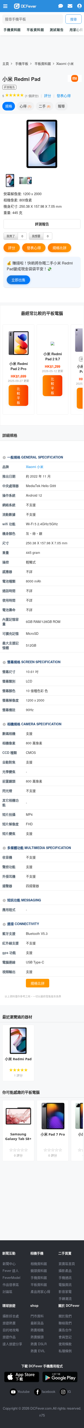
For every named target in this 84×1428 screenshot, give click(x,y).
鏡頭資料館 (39, 1270)
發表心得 (64, 95)
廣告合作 (65, 1330)
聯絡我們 (65, 1323)
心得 (25, 106)
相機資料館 (39, 1263)
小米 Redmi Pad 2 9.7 (52, 356)
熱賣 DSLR (39, 1343)
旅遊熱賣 (9, 1323)
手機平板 (21, 63)
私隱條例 (65, 1350)
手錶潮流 (65, 1298)
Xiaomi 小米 (65, 63)
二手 (44, 106)
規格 (8, 106)
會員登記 (65, 1336)
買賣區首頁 (67, 1263)
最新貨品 (37, 1323)
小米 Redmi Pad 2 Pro (18, 366)
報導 (61, 106)
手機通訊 (65, 1277)
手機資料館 (12, 29)
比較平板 (18, 395)
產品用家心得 (40, 1291)
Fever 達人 (11, 1270)
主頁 (5, 63)
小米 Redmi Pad (18, 1059)
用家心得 (76, 29)
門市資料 (37, 1316)
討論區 (7, 1291)
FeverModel (11, 1277)
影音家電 (65, 1291)
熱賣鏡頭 (37, 1336)
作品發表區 (11, 1284)
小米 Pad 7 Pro (53, 1134)
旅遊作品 (9, 1336)
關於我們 (65, 1316)
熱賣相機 (37, 1330)
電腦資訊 (65, 1284)
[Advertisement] (42, 1201)
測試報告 (56, 29)
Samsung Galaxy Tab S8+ (18, 1136)
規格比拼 (59, 247)
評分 (47, 95)
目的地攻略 (11, 1330)
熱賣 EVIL (38, 1350)
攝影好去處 (11, 1316)
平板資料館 (35, 29)
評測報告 (42, 224)
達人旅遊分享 (12, 1343)
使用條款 (65, 1343)
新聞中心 (9, 1263)
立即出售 (18, 279)
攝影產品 (65, 1270)
